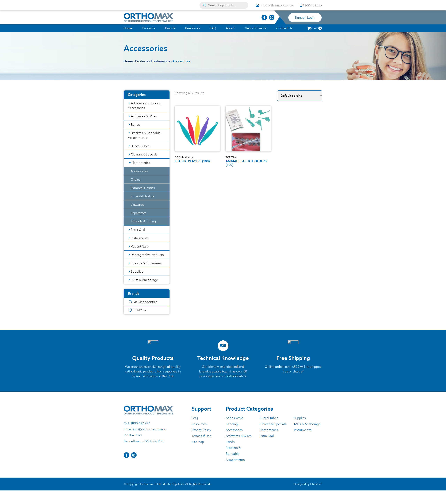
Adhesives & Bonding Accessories (145, 105)
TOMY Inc (140, 310)
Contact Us (284, 28)
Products (148, 28)
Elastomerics (141, 163)
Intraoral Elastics (142, 196)
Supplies (137, 271)
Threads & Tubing (143, 221)
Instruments (140, 238)
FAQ (213, 28)
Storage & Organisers (146, 263)
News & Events (256, 28)
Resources (192, 28)
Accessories (139, 171)
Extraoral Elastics (143, 188)
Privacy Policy (201, 430)
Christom (316, 484)
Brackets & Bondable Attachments (144, 135)
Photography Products (147, 255)
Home (128, 28)
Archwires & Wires (144, 116)
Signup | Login (305, 18)
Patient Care (140, 246)
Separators (138, 213)
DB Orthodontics (145, 302)
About (230, 28)
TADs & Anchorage (144, 280)
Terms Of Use (201, 436)
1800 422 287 (140, 423)
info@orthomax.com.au (150, 429)
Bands (135, 125)
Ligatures (137, 205)
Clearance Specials (144, 154)
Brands (170, 28)
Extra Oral (138, 230)
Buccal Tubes (140, 146)
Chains (136, 179)
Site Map (198, 442)
